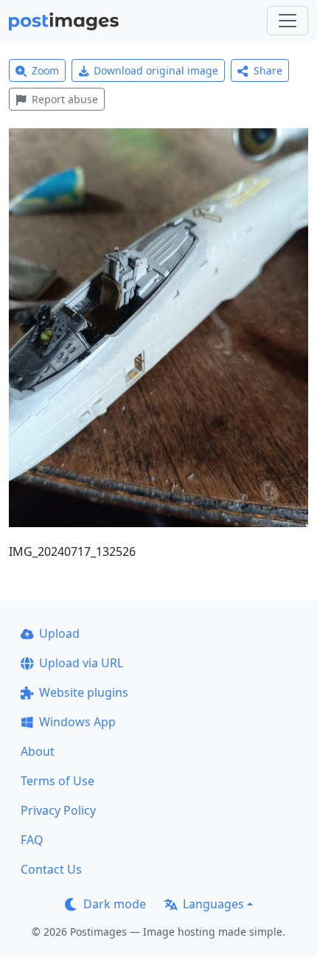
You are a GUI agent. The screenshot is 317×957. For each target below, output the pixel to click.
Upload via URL (81, 663)
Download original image (156, 70)
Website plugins (83, 692)
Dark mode (114, 904)
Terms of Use (57, 781)
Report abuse (65, 99)
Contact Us (51, 869)
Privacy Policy (58, 810)
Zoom (45, 70)
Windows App (77, 722)
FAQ (32, 840)
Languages (213, 904)
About (38, 751)
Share (268, 70)
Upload (59, 633)
